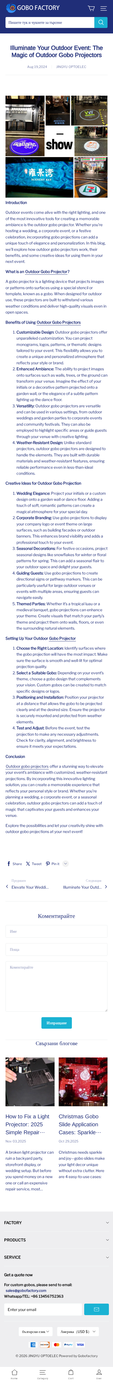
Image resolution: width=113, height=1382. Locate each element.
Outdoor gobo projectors (27, 766)
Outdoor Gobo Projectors (59, 322)
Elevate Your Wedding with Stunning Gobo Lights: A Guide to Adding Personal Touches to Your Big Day (31, 887)
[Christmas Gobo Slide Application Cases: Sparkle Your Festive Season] (83, 1082)
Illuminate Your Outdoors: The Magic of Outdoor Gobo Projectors (82, 887)
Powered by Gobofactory (78, 1356)
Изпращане (57, 1022)
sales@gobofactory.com (26, 1290)
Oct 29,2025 (68, 1141)
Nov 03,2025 (15, 1141)
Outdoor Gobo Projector (46, 271)
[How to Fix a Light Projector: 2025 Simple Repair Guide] (30, 1082)
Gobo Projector (62, 638)
